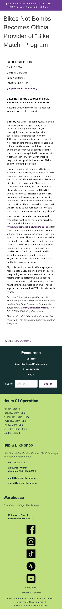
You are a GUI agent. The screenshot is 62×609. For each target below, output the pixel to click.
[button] (57, 5)
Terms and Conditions (31, 592)
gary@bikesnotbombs (34, 307)
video (10, 254)
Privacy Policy (31, 587)
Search (9, 383)
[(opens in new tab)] (31, 529)
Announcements (22, 340)
